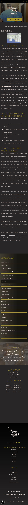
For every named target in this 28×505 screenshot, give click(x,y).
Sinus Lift (4, 281)
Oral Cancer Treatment (14, 475)
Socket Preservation (7, 288)
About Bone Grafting (7, 275)
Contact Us (22, 494)
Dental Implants (5, 262)
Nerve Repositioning (7, 285)
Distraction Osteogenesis (7, 324)
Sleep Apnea (4, 327)
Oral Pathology (4, 317)
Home (5, 26)
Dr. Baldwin (12, 235)
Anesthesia (4, 337)
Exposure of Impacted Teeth (8, 298)
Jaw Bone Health (6, 268)
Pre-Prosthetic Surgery (6, 321)
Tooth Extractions (5, 294)
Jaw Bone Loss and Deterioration (10, 272)
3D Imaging (4, 334)
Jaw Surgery (4, 314)
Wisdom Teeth (4, 291)
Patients (16, 494)
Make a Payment (15, 19)
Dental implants (16, 65)
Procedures (10, 26)
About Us (13, 492)
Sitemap (17, 497)
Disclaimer (11, 497)
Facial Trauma (4, 311)
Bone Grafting (17, 26)
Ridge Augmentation (7, 278)
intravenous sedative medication (9, 240)
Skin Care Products (5, 304)
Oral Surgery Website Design (10, 502)
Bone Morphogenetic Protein (8, 330)
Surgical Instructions (8, 494)
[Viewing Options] (2, 502)
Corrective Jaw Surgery (14, 482)
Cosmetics (3, 301)
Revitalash (3, 307)
